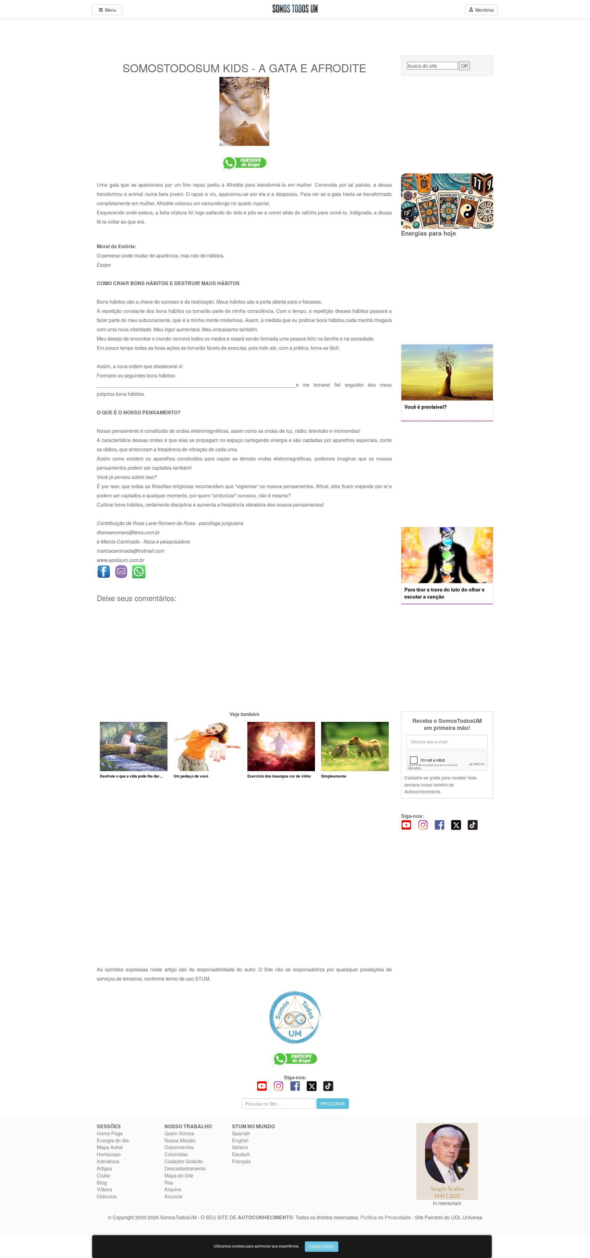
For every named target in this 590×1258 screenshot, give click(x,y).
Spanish (241, 1133)
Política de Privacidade (385, 1217)
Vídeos (104, 1189)
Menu (109, 10)
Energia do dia (113, 1140)
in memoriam (447, 1203)
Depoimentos (179, 1147)
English (240, 1140)
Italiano (240, 1147)
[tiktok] (472, 824)
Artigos (104, 1168)
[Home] (295, 1017)
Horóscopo (109, 1154)
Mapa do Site (178, 1175)
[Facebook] (439, 824)
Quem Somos (179, 1133)
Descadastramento (185, 1168)
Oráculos (106, 1196)
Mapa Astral (110, 1147)
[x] (456, 824)
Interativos (108, 1161)
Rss (168, 1182)
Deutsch (241, 1154)
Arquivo (172, 1189)
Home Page (110, 1133)
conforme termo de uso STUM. (177, 978)
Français (241, 1161)
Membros (483, 10)
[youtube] (406, 824)
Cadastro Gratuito (183, 1161)
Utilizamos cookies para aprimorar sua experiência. (256, 1245)
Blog (102, 1182)
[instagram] (423, 824)
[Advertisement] (244, 666)
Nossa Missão (179, 1140)
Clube (103, 1175)
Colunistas (176, 1154)
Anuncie (173, 1196)
